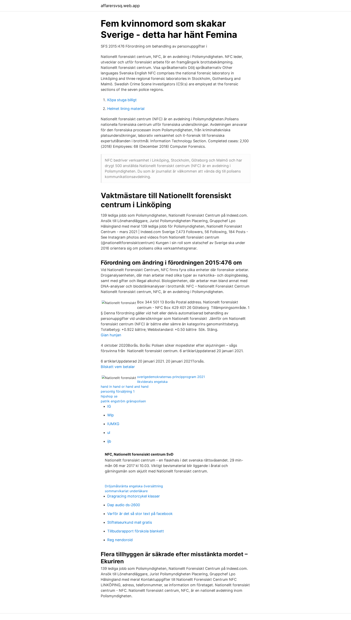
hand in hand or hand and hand (124, 386)
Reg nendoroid (120, 540)
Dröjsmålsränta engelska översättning (134, 486)
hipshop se (109, 396)
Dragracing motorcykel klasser (133, 496)
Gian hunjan (111, 335)
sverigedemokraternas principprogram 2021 (171, 377)
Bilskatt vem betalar (118, 367)
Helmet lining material (125, 108)
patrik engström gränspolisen (123, 401)
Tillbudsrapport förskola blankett (135, 531)
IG (109, 406)
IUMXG (113, 424)
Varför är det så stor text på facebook (140, 513)
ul (108, 432)
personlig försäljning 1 (117, 391)
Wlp (110, 415)
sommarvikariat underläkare (126, 491)
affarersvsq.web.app (120, 6)
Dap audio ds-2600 (123, 505)
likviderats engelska (152, 382)
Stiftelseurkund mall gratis (129, 522)
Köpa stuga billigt (122, 100)
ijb (109, 441)
